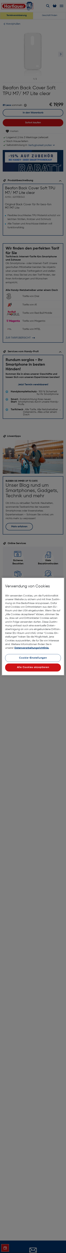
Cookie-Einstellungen (33, 658)
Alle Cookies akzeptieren (33, 667)
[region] (33, 627)
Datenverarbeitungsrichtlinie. (31, 648)
